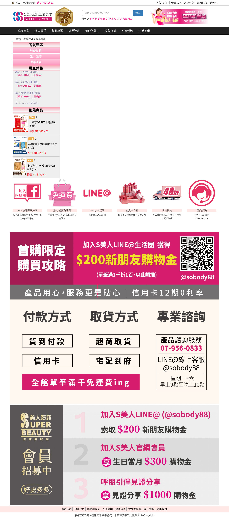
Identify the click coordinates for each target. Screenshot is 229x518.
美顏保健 (110, 30)
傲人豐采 (40, 30)
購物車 (213, 2)
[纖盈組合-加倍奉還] (194, 16)
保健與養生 (92, 30)
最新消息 (202, 2)
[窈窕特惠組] (165, 16)
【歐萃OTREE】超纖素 (28, 78)
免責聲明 (108, 509)
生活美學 (144, 30)
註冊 (165, 2)
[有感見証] (64, 16)
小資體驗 (127, 30)
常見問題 (189, 2)
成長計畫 (74, 30)
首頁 (17, 2)
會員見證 (176, 2)
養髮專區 (57, 30)
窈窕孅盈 (23, 30)
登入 (158, 2)
